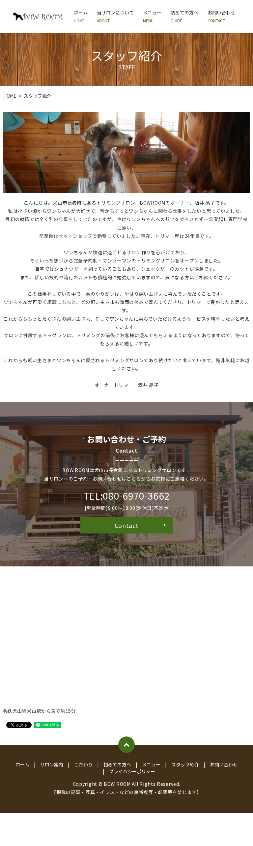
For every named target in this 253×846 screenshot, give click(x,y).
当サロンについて (115, 16)
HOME (9, 95)
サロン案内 (51, 764)
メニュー (152, 16)
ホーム (81, 16)
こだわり (83, 764)
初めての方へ (184, 16)
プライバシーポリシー (132, 771)
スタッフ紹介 (185, 764)
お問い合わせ (221, 16)
